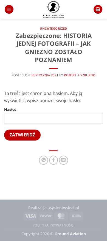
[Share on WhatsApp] (43, 160)
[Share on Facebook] (53, 160)
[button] (9, 9)
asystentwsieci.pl (63, 207)
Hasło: (10, 109)
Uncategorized (53, 28)
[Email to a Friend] (63, 160)
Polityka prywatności (53, 225)
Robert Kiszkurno (79, 75)
